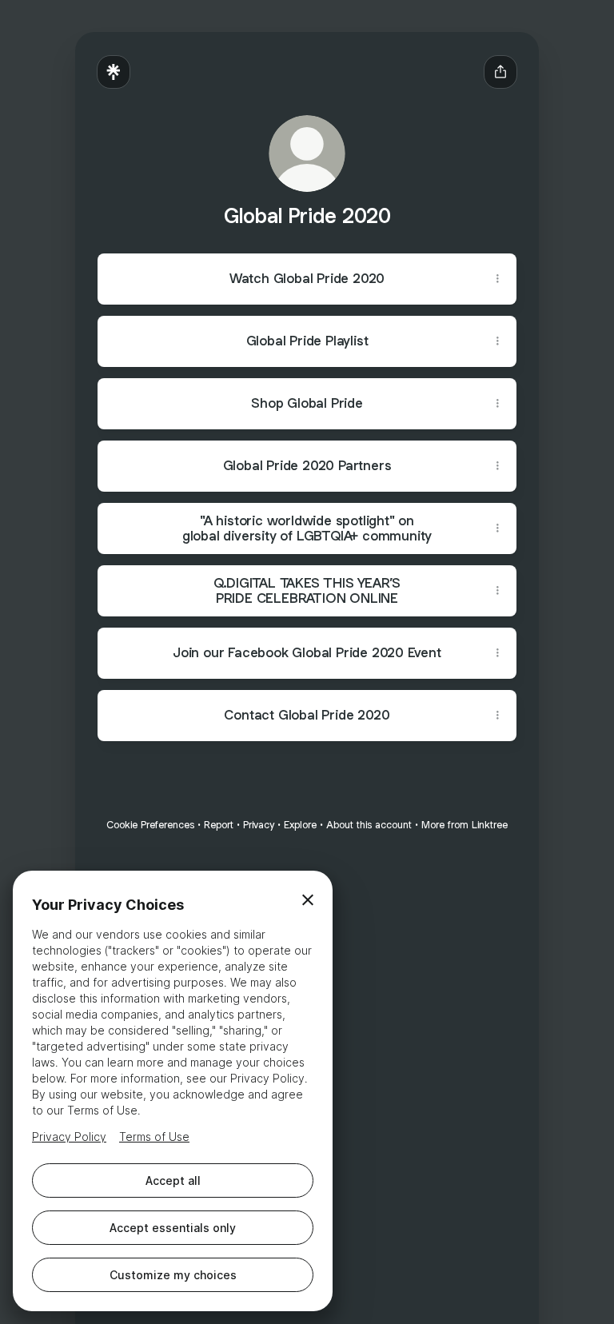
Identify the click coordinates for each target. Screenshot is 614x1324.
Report (218, 824)
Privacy (258, 824)
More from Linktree (464, 824)
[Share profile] (500, 72)
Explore (300, 824)
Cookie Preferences (150, 824)
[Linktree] (114, 72)
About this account (369, 824)
